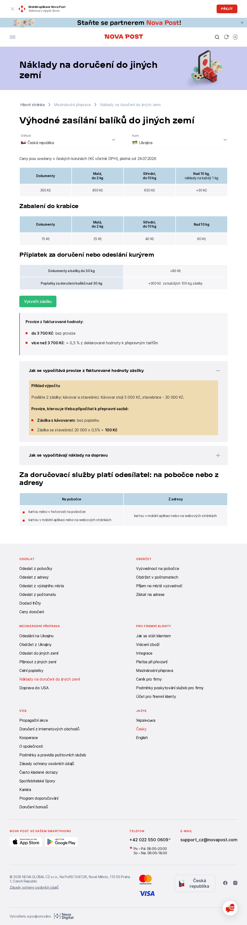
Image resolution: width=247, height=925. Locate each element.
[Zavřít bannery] (242, 23)
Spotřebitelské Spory (37, 780)
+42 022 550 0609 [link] (148, 839)
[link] (123, 22)
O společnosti (31, 746)
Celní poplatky (31, 670)
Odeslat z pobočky (35, 568)
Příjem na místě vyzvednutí (159, 585)
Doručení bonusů (33, 806)
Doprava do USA (34, 687)
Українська (145, 720)
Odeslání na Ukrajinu (36, 635)
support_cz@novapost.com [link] (208, 839)
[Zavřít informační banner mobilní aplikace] (12, 9)
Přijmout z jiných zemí (37, 661)
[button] (117, 370)
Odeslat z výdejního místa (41, 585)
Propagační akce (33, 720)
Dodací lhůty (30, 603)
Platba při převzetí (151, 661)
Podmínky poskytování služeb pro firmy (170, 687)
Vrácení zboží (147, 644)
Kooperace (28, 737)
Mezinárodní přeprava (154, 670)
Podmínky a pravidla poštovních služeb (52, 755)
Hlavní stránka (32, 104)
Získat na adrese (150, 594)
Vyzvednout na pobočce (157, 568)
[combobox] (67, 139)
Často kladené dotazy (38, 772)
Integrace (144, 653)
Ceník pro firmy (149, 679)
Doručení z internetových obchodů (49, 729)
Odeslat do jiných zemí (38, 653)
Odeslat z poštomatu (37, 594)
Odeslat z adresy (34, 577)
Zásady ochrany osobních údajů (46, 763)
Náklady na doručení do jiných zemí (49, 679)
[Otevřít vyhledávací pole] (217, 37)
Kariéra (25, 789)
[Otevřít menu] (12, 37)
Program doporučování (38, 798)
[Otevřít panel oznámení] (226, 37)
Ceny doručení (31, 611)
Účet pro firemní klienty (156, 696)
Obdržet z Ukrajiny (35, 644)
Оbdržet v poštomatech (157, 577)
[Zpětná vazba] (230, 908)
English (142, 737)
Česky (141, 729)
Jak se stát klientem (153, 635)
